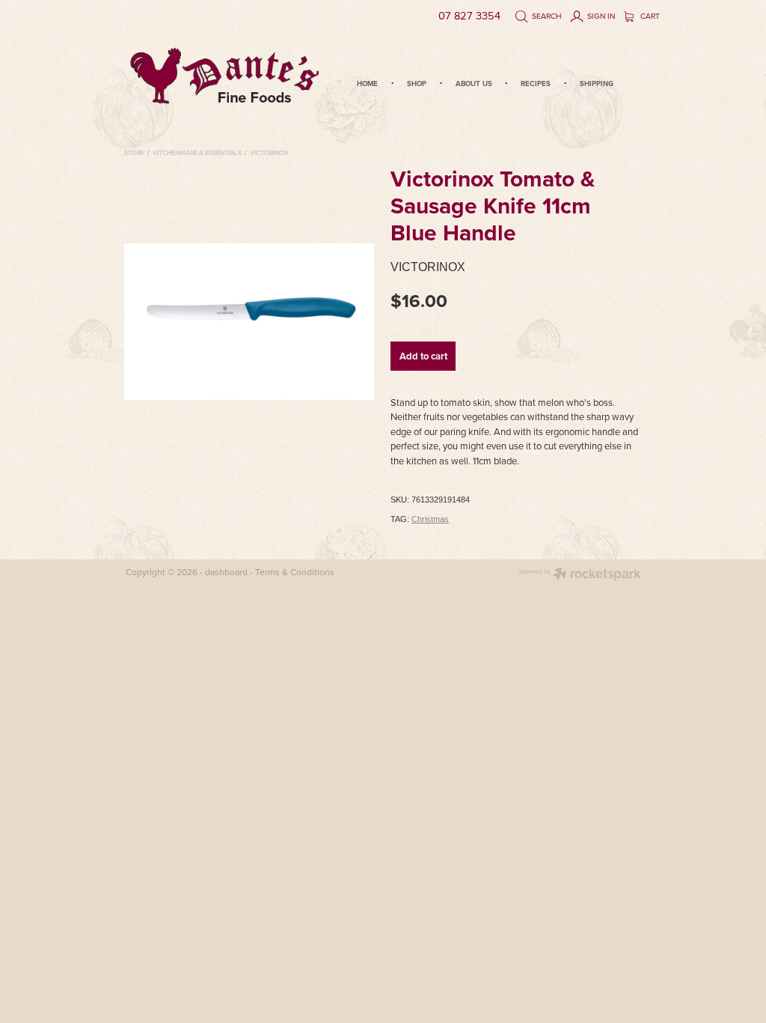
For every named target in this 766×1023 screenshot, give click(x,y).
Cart (649, 15)
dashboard (226, 571)
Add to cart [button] (423, 356)
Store (134, 152)
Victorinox (269, 152)
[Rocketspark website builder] (580, 575)
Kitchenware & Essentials (197, 152)
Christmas (430, 518)
